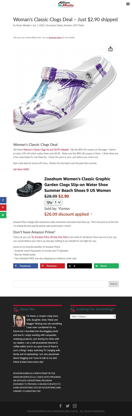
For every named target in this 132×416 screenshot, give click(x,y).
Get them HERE (21, 169)
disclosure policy (55, 38)
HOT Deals (78, 25)
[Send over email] (3, 215)
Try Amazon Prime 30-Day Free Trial (49, 237)
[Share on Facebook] (3, 200)
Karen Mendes (23, 25)
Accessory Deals (54, 25)
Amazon (68, 25)
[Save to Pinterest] (3, 207)
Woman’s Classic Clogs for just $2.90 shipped (45, 150)
